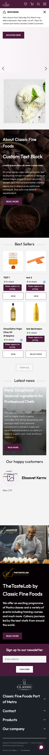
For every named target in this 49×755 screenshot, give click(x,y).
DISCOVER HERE (13, 35)
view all (24, 367)
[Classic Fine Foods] (10, 4)
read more (12, 201)
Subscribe (24, 669)
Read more (13, 447)
